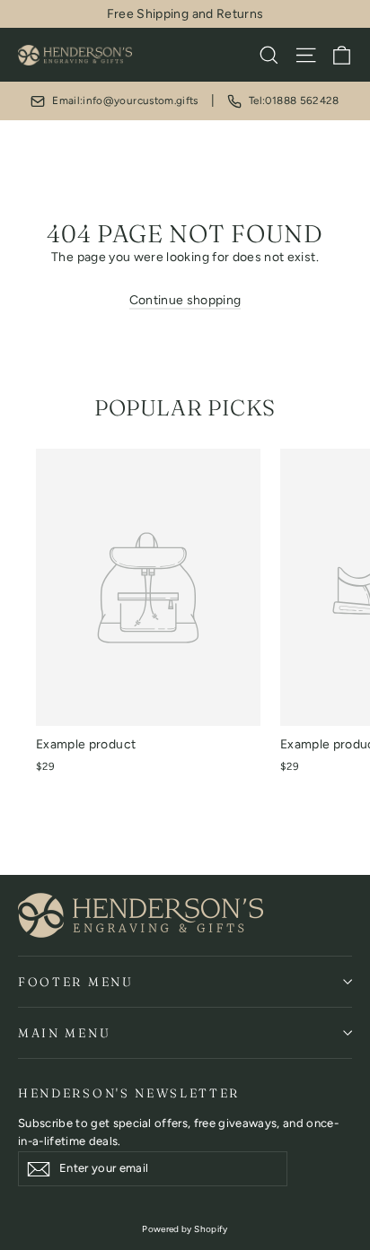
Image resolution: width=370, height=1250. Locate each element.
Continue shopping (185, 300)
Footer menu (76, 982)
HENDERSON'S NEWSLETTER (129, 1093)
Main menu (64, 1033)
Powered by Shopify (184, 1229)
